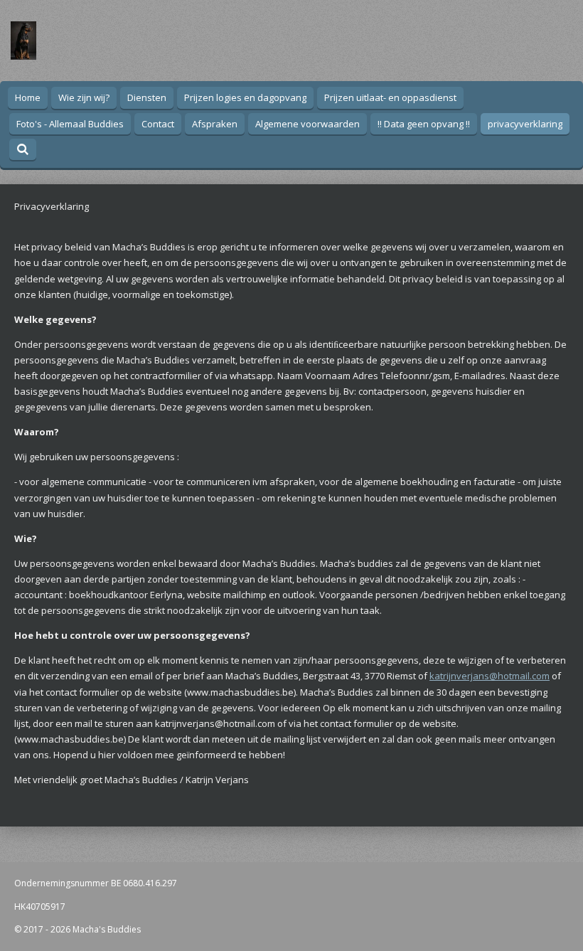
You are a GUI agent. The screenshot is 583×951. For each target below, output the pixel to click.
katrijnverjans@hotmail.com (489, 675)
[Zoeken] (22, 149)
